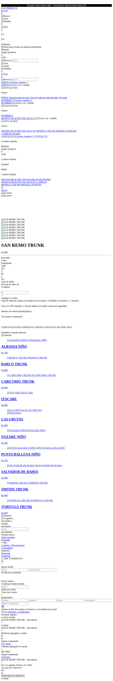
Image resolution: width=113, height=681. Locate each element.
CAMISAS (6, 133)
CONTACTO (8, 136)
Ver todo (63, 97)
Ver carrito (6, 644)
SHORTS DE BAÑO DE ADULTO (18, 118)
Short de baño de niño (19, 97)
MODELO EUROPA (66, 131)
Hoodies (55, 97)
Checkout (5, 657)
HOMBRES (7, 100)
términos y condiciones (19, 612)
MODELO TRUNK (46, 131)
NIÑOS (5, 82)
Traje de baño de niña (40, 97)
